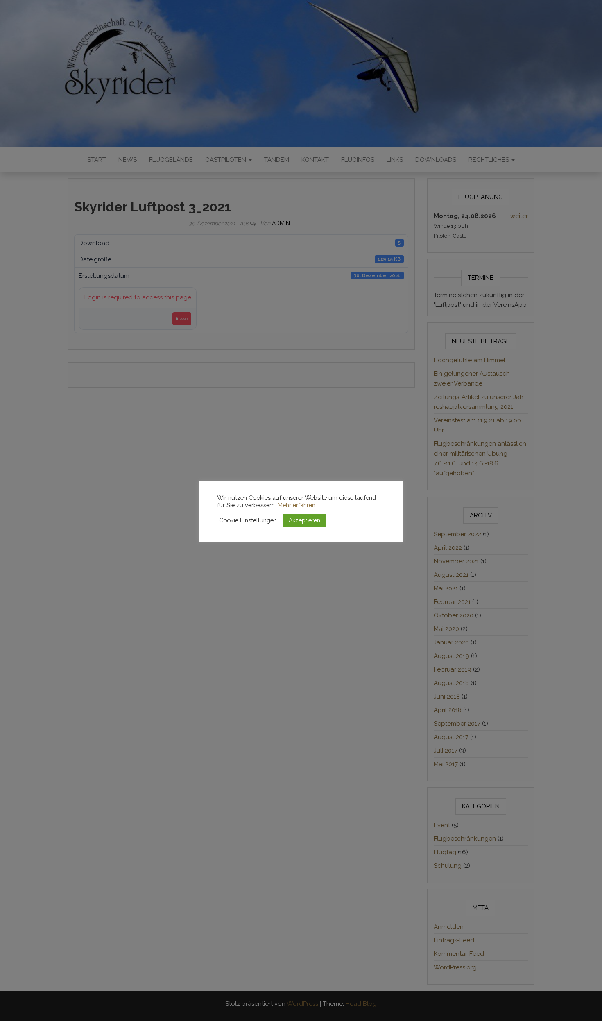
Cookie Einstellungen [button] (248, 520)
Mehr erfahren (296, 504)
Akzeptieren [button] (304, 520)
